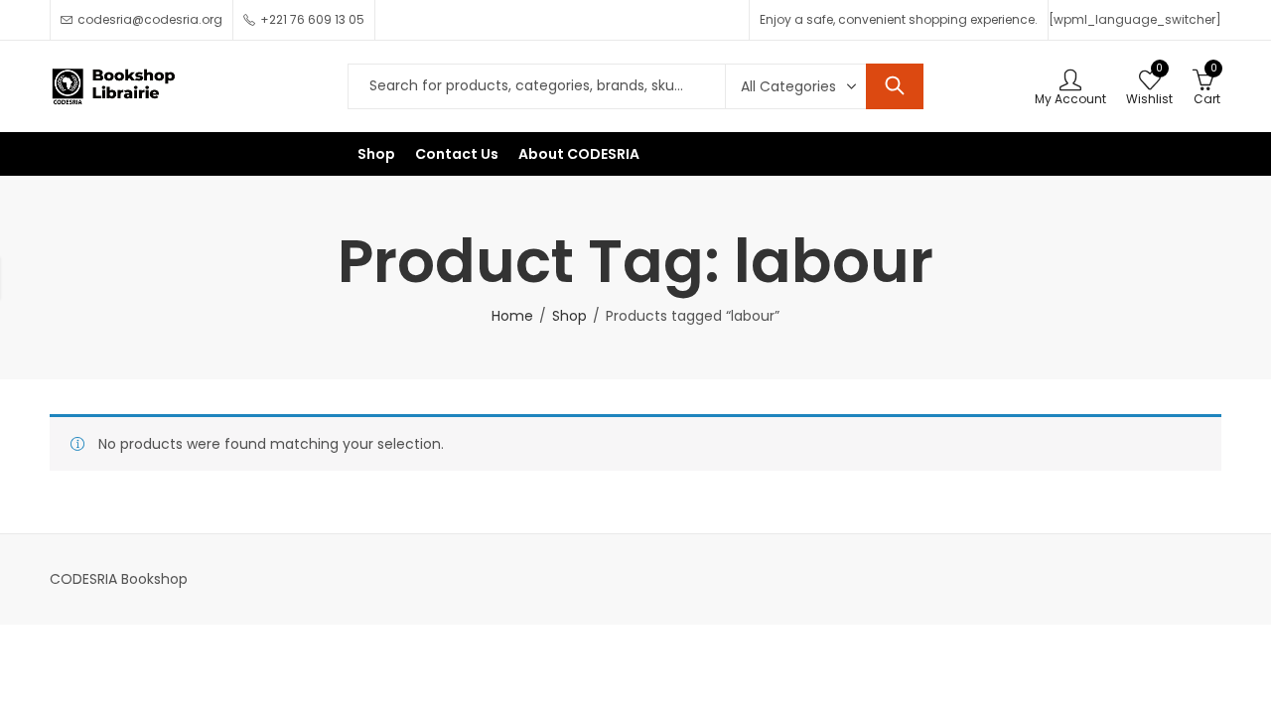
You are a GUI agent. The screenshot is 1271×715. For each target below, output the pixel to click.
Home (512, 316)
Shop (569, 316)
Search (894, 86)
